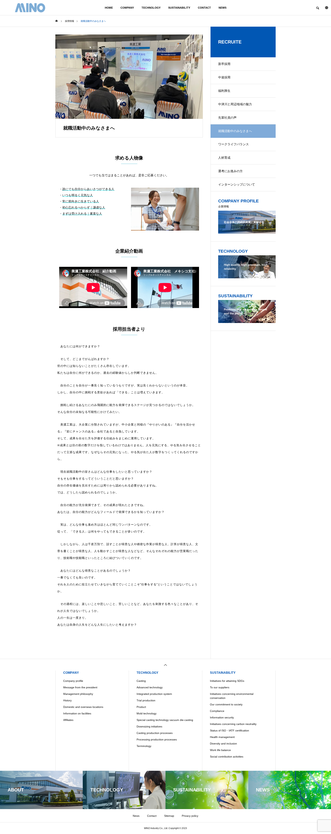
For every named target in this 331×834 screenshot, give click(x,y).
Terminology (144, 746)
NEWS (222, 7)
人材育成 (224, 157)
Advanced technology (150, 687)
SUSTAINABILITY (179, 7)
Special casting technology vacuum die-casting (165, 719)
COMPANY (127, 7)
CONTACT (204, 7)
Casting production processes (155, 733)
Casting (141, 680)
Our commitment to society (226, 704)
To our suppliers (219, 687)
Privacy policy (190, 815)
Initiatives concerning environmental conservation (231, 695)
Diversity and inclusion (223, 743)
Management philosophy (78, 693)
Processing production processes (157, 739)
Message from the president (80, 687)
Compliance (217, 710)
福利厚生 (224, 90)
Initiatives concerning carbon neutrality (233, 724)
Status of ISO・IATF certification (229, 730)
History (67, 700)
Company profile (73, 680)
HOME (109, 7)
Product (141, 706)
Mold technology (146, 713)
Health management (222, 737)
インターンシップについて (236, 184)
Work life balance (220, 750)
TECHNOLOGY (151, 7)
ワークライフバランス (233, 144)
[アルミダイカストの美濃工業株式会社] (30, 7)
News (136, 815)
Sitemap (169, 815)
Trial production (146, 700)
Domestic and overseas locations (83, 706)
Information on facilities (77, 713)
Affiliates (68, 719)
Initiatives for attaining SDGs (227, 680)
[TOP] (165, 664)
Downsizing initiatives (149, 726)
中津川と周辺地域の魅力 (235, 104)
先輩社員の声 (227, 117)
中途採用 (224, 77)
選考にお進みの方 (230, 171)
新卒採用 (224, 64)
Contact (151, 815)
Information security (222, 717)
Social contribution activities (226, 756)
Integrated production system (154, 693)
